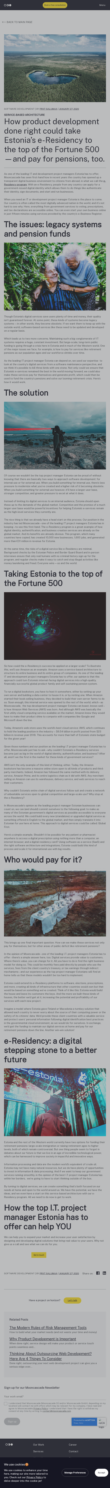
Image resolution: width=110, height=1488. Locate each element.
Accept (101, 1472)
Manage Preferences (75, 1472)
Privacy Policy (34, 1477)
